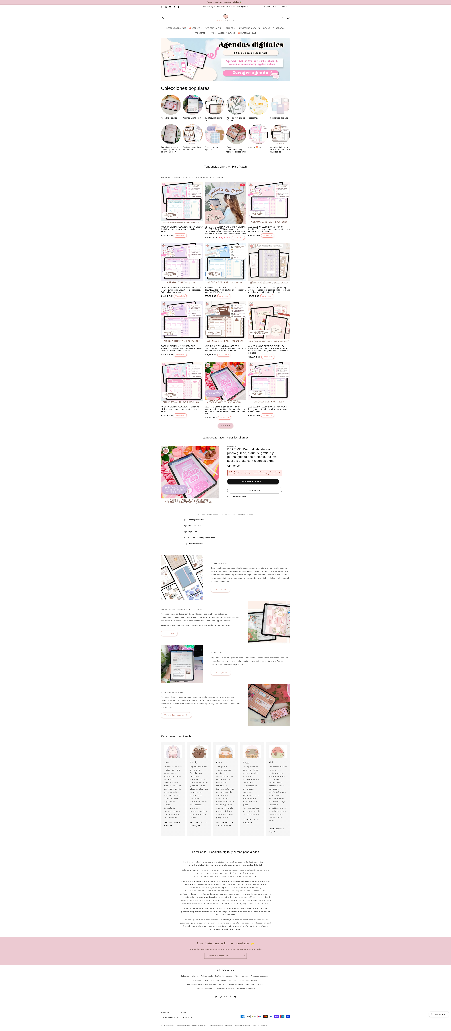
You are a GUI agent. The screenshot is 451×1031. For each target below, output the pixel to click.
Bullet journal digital (214, 118)
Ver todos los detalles (237, 497)
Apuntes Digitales (191, 118)
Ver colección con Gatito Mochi (224, 824)
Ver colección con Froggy (251, 821)
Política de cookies (211, 980)
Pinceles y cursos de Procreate (235, 119)
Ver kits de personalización (176, 715)
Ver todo (225, 425)
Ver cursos (169, 633)
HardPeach (170, 1025)
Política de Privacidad (225, 988)
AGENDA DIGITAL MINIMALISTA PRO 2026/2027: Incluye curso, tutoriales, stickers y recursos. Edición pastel (269, 229)
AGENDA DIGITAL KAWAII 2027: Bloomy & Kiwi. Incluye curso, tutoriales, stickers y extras (180, 409)
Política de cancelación (260, 1025)
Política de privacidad (199, 1025)
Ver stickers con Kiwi (276, 830)
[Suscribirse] (244, 956)
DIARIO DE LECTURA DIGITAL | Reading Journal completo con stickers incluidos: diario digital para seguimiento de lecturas (269, 290)
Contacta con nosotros (205, 988)
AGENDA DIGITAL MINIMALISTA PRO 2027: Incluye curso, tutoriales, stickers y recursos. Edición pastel (268, 409)
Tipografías (253, 118)
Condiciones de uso (229, 980)
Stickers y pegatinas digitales (192, 148)
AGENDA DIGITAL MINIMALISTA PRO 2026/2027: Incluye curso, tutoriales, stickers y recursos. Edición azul (225, 290)
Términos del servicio (248, 980)
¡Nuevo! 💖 (253, 147)
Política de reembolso (183, 1025)
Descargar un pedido (254, 984)
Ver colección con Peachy (198, 824)
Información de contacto (242, 1025)
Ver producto (254, 490)
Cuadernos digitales (279, 118)
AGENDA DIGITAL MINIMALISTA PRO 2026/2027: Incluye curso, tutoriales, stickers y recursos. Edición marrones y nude (225, 348)
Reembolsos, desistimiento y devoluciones (204, 984)
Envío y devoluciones (223, 976)
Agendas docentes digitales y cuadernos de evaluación (170, 149)
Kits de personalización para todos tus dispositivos (236, 149)
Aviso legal (196, 980)
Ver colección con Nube (172, 824)
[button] (163, 18)
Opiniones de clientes (189, 976)
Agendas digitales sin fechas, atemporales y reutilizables (280, 149)
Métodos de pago (242, 976)
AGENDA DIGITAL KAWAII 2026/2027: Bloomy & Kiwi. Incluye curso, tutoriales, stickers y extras (182, 229)
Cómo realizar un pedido (233, 984)
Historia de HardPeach (246, 988)
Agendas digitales (169, 118)
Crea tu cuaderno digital (212, 148)
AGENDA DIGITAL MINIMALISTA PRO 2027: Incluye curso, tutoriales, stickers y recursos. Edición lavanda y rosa (181, 290)
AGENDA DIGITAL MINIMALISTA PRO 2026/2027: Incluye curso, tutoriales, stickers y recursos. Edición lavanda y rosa (181, 348)
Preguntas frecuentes (259, 976)
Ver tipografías (220, 672)
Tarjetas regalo (207, 976)
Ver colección (220, 589)
